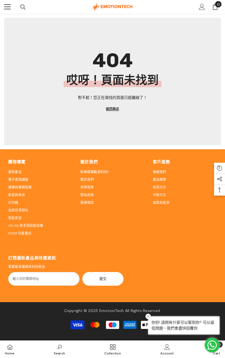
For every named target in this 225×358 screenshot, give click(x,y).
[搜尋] (23, 7)
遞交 (102, 278)
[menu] (7, 7)
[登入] (202, 7)
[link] (59, 349)
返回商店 (112, 109)
